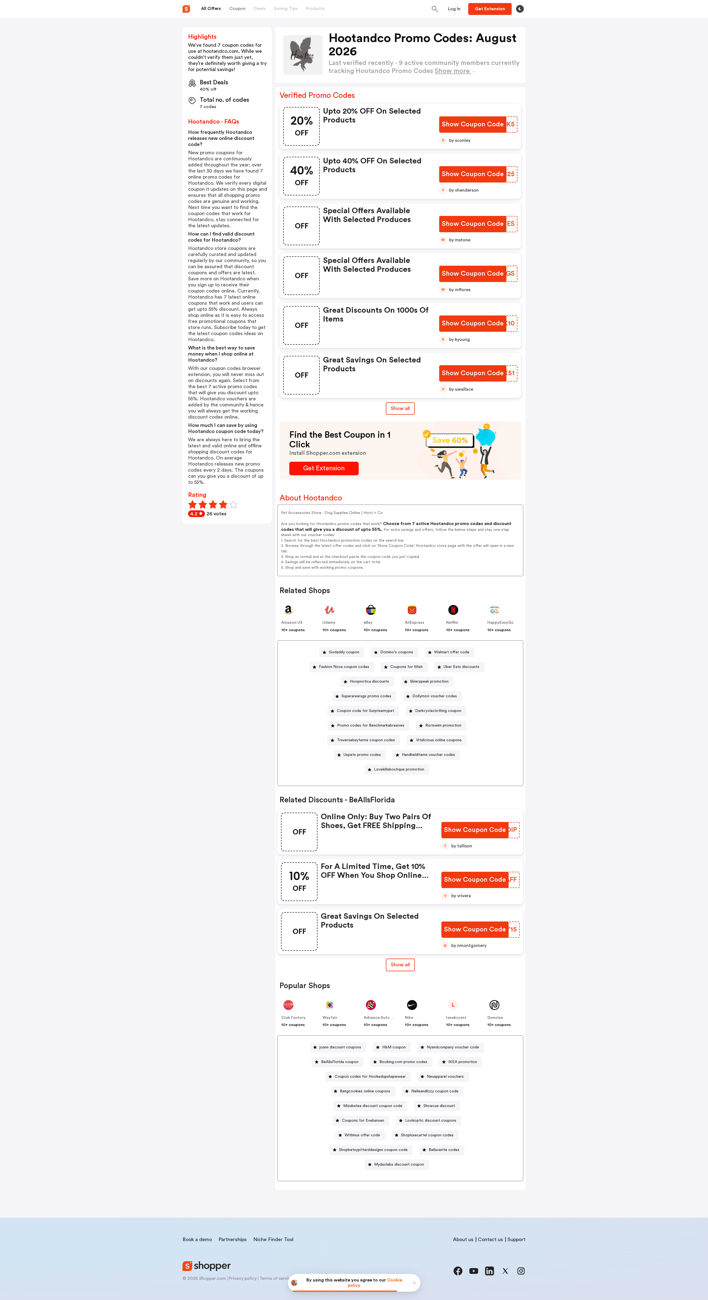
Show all (400, 408)
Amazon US (292, 623)
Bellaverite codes (444, 1150)
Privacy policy (243, 1278)
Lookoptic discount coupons (430, 1121)
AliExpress (414, 623)
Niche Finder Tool (273, 1239)
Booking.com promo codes (403, 1062)
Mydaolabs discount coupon (399, 1164)
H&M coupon (394, 1047)
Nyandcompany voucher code (453, 1047)
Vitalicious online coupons (439, 740)
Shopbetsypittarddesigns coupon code (373, 1150)
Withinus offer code (362, 1135)
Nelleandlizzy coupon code (435, 1091)
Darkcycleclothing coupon (438, 711)
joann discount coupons (340, 1047)
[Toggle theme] (519, 9)
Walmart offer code (451, 652)
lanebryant (456, 1018)
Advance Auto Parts (382, 1018)
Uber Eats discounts (461, 667)
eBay (368, 623)
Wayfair (329, 1018)
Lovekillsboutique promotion (399, 769)
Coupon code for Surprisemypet (365, 711)
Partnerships (232, 1239)
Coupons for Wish (406, 667)
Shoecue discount (439, 1106)
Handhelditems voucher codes (428, 755)
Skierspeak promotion (429, 681)
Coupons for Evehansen (363, 1121)
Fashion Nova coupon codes (344, 667)
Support (516, 1239)
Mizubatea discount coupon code (372, 1106)
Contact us (490, 1239)
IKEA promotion (462, 1062)
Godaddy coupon (344, 652)
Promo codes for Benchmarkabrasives (370, 725)
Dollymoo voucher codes (434, 696)
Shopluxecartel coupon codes (427, 1135)
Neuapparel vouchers (445, 1077)
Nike (409, 1018)
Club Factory (293, 1018)
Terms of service (276, 1278)
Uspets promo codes (362, 755)
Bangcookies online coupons (365, 1091)
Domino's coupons (396, 652)
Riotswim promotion (443, 725)
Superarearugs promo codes (366, 696)
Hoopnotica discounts (369, 681)
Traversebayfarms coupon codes (366, 740)
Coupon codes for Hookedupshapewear (370, 1077)
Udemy (328, 623)
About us (463, 1239)
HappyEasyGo (500, 623)
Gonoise (495, 1018)
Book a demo (197, 1239)
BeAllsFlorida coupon (339, 1062)
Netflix (452, 623)
